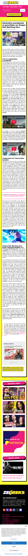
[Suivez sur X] (17, 509)
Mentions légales (9, 524)
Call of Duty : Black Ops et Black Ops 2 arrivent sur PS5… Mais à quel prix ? (13, 476)
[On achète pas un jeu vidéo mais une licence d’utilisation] (14, 354)
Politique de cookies (8, 554)
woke (21, 370)
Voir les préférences (14, 550)
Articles (9, 29)
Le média (6, 515)
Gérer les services (14, 539)
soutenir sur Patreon (14, 14)
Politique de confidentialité (18, 554)
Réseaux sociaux (11, 368)
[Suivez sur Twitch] (7, 510)
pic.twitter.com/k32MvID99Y (18, 332)
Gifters (4, 368)
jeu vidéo (17, 370)
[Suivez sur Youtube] (4, 510)
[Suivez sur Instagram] (10, 510)
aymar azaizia (19, 368)
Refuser (14, 547)
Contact (6, 518)
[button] (26, 526)
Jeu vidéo (13, 29)
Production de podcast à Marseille (14, 517)
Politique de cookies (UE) (11, 522)
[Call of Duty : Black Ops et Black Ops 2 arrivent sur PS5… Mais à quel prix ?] (13, 468)
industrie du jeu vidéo (8, 370)
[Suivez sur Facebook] (14, 510)
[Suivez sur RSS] (20, 510)
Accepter (14, 543)
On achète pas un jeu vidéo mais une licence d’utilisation (13, 347)
